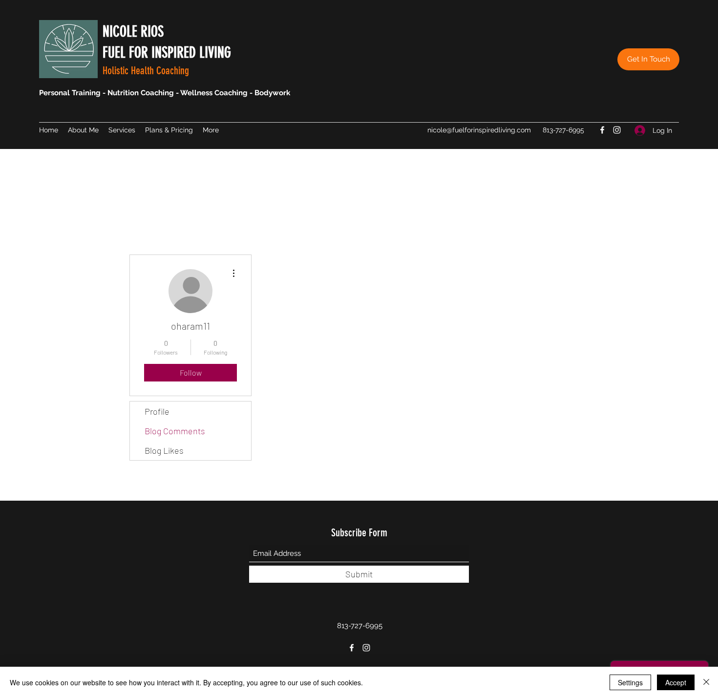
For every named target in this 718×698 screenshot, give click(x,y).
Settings (630, 682)
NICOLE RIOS (133, 32)
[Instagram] (617, 130)
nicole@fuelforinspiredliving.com (479, 130)
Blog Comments (175, 430)
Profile (157, 411)
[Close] (706, 682)
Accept (675, 682)
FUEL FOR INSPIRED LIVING (167, 53)
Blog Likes (164, 450)
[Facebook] (602, 130)
